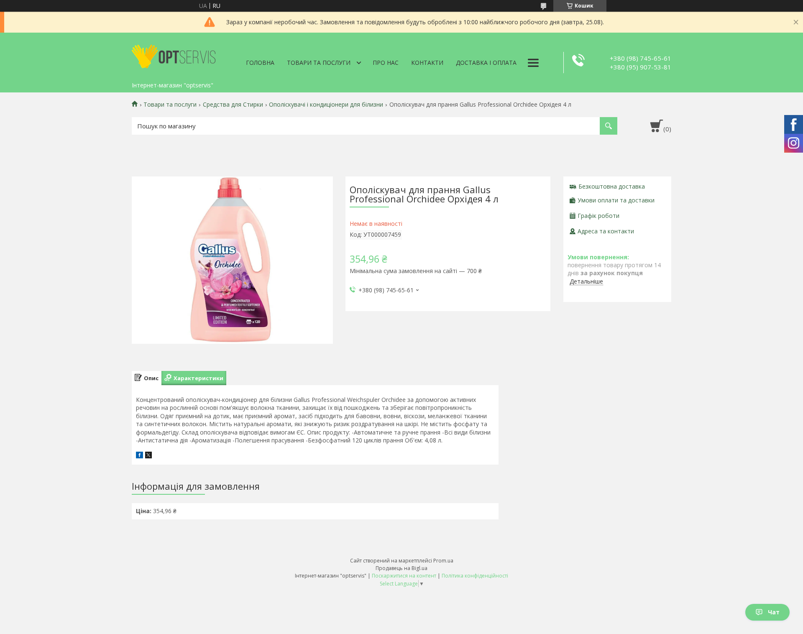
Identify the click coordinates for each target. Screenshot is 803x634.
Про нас (386, 62)
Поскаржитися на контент (404, 575)
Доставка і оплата (486, 62)
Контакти (427, 62)
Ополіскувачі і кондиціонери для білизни (326, 104)
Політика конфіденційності (475, 575)
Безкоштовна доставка (611, 186)
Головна (260, 62)
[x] (148, 456)
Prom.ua (443, 560)
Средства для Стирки (233, 104)
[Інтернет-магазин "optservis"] (173, 55)
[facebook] (139, 456)
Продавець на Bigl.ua (401, 568)
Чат (774, 612)
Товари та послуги (318, 62)
